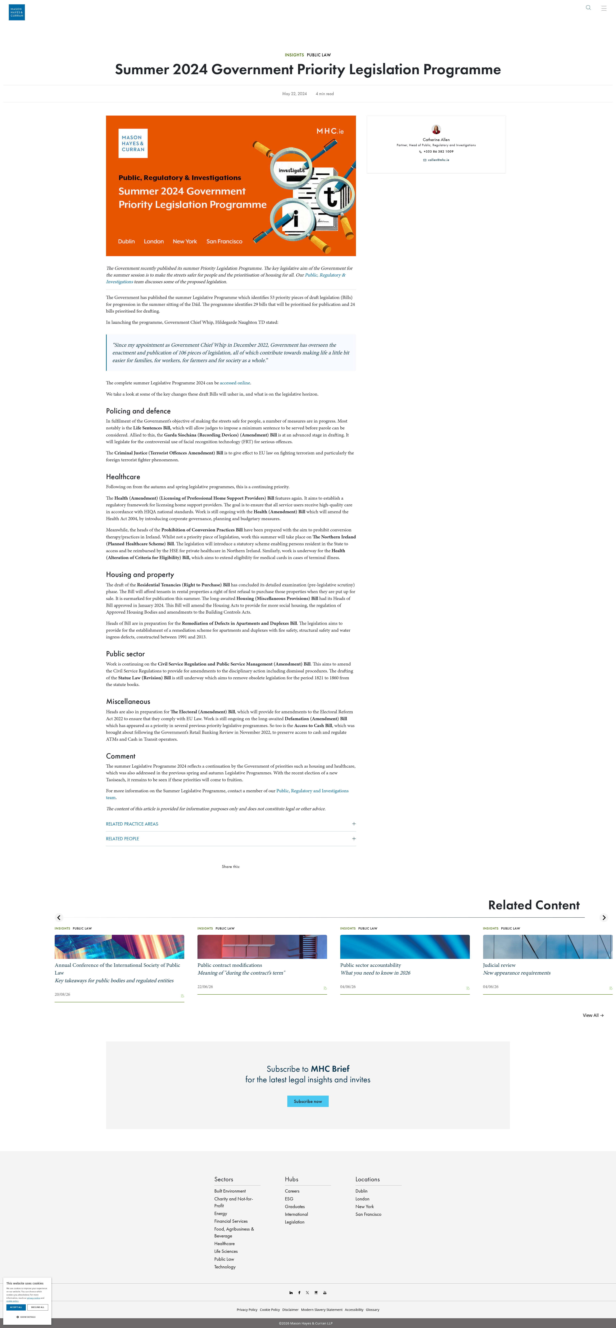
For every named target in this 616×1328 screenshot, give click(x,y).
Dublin (361, 1191)
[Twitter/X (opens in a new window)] (307, 1292)
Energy (220, 1213)
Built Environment (230, 1191)
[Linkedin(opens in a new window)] (291, 1292)
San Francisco (368, 1214)
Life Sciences (226, 1251)
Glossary (372, 1309)
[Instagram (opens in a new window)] (316, 1292)
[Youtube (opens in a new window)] (325, 1292)
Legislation (294, 1222)
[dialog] (27, 1301)
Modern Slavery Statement (321, 1309)
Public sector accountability (375, 968)
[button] (27, 1317)
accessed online (235, 383)
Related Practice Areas (132, 824)
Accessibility (354, 1309)
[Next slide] (603, 917)
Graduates (295, 1206)
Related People (122, 839)
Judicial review (516, 968)
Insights (294, 55)
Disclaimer (290, 1309)
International (296, 1214)
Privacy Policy (247, 1309)
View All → (593, 1015)
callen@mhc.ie (437, 160)
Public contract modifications (241, 968)
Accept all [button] (16, 1307)
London (362, 1199)
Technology (225, 1267)
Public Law (224, 1259)
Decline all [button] (37, 1307)
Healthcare (224, 1243)
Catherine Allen (436, 139)
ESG (289, 1199)
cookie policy (12, 1301)
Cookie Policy (270, 1309)
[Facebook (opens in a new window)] (299, 1292)
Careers (292, 1191)
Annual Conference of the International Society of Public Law (117, 972)
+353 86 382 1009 (438, 152)
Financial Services (231, 1221)
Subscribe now (308, 1101)
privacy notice (33, 1298)
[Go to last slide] (59, 917)
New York (364, 1206)
